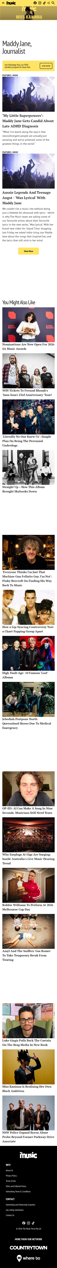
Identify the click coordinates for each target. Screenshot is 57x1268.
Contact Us (10, 1215)
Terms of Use (11, 1181)
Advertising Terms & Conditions (18, 1191)
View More (28, 251)
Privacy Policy (11, 1175)
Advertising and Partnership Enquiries (20, 1204)
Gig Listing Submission (15, 1210)
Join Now (46, 65)
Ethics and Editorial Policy (16, 1186)
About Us (9, 1170)
